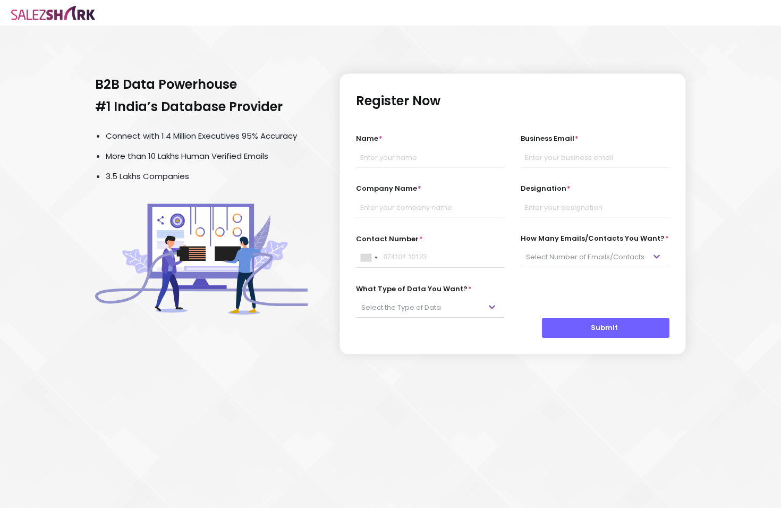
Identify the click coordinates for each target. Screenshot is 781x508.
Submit (606, 328)
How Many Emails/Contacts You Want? (595, 238)
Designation (546, 188)
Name (369, 138)
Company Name (388, 188)
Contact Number (389, 239)
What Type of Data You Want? (414, 289)
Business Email (550, 138)
